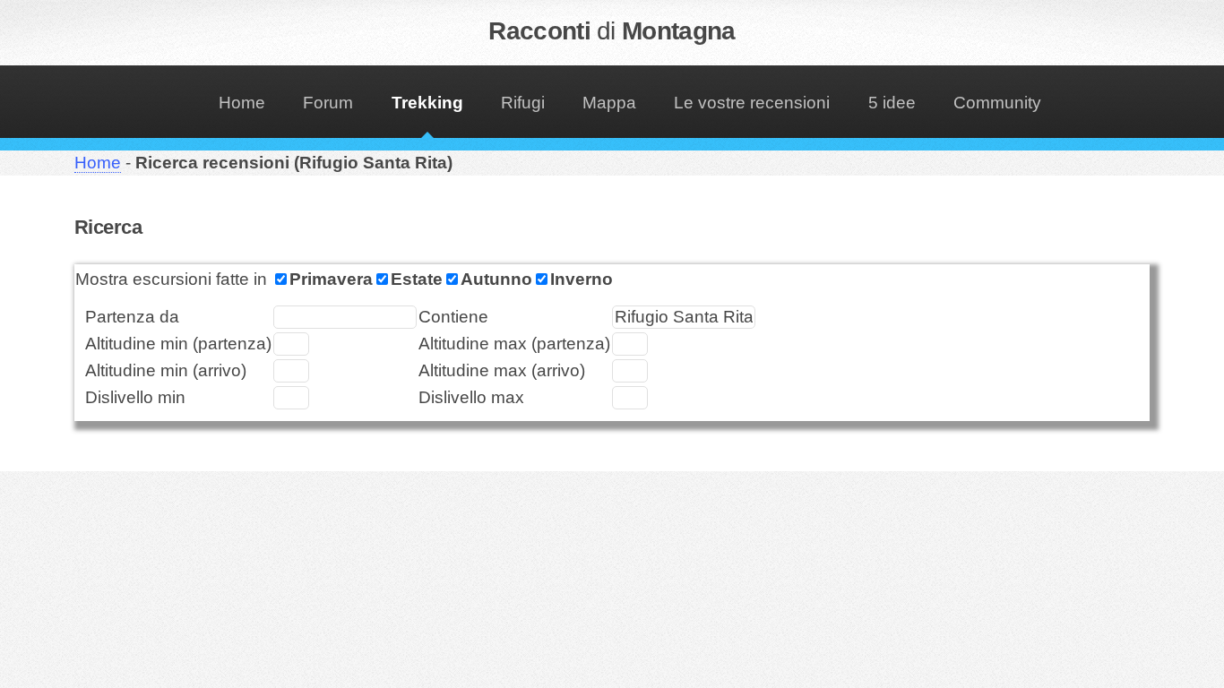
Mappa (609, 102)
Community (997, 102)
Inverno (581, 279)
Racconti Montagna (611, 31)
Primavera (331, 279)
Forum (328, 102)
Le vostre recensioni (752, 102)
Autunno (496, 279)
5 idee (892, 102)
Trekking (427, 102)
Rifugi (523, 102)
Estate (417, 279)
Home (242, 102)
